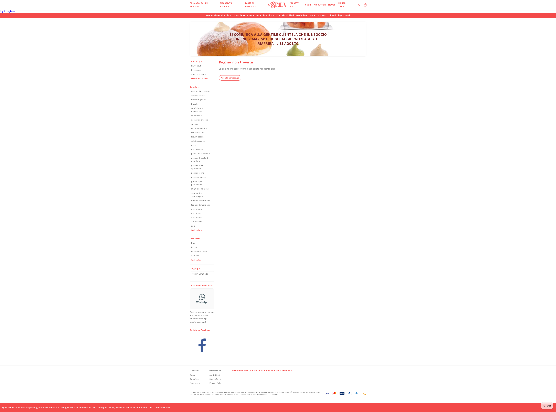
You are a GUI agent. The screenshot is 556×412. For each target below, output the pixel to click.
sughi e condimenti (200, 189)
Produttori (195, 383)
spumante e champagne (197, 195)
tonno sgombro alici (200, 205)
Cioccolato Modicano (226, 5)
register (11, 11)
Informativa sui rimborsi (279, 370)
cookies (165, 407)
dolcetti (194, 124)
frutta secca (197, 149)
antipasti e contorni (200, 91)
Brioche (194, 104)
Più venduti (196, 66)
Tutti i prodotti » (198, 74)
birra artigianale (198, 100)
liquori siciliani (197, 132)
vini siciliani (196, 221)
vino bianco (196, 217)
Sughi (308, 5)
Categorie (194, 379)
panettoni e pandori (200, 153)
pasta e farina (197, 173)
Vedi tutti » (196, 260)
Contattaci (214, 375)
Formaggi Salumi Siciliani (199, 5)
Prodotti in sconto (199, 78)
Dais (193, 243)
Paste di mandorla (250, 5)
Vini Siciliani (278, 5)
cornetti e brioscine (200, 120)
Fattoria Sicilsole (199, 251)
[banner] (202, 344)
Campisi (195, 256)
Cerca (192, 375)
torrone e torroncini (200, 200)
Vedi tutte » (196, 230)
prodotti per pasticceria (197, 183)
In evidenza (196, 70)
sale (193, 226)
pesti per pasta (198, 177)
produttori (320, 5)
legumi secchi (197, 137)
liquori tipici (342, 5)
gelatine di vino (198, 141)
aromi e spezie (197, 95)
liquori (332, 5)
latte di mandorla (199, 128)
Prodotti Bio (294, 5)
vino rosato (196, 209)
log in (3, 11)
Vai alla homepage (230, 78)
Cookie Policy (215, 379)
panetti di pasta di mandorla (199, 160)
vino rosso (196, 213)
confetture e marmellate (197, 110)
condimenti (196, 115)
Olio (269, 5)
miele (193, 145)
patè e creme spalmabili (197, 167)
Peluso (194, 247)
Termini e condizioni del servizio (249, 370)
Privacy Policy (215, 383)
